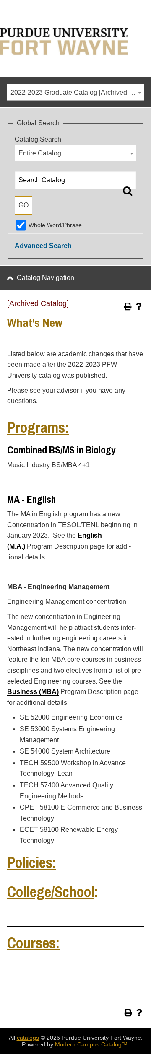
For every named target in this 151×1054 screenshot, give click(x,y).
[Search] (127, 191)
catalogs (28, 1037)
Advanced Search (43, 245)
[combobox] (75, 92)
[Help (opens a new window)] (138, 306)
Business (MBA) (33, 691)
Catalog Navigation (45, 277)
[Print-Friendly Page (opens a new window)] (128, 306)
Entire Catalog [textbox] (39, 153)
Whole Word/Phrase (55, 225)
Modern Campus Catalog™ (91, 1044)
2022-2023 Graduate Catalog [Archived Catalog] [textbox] (77, 92)
